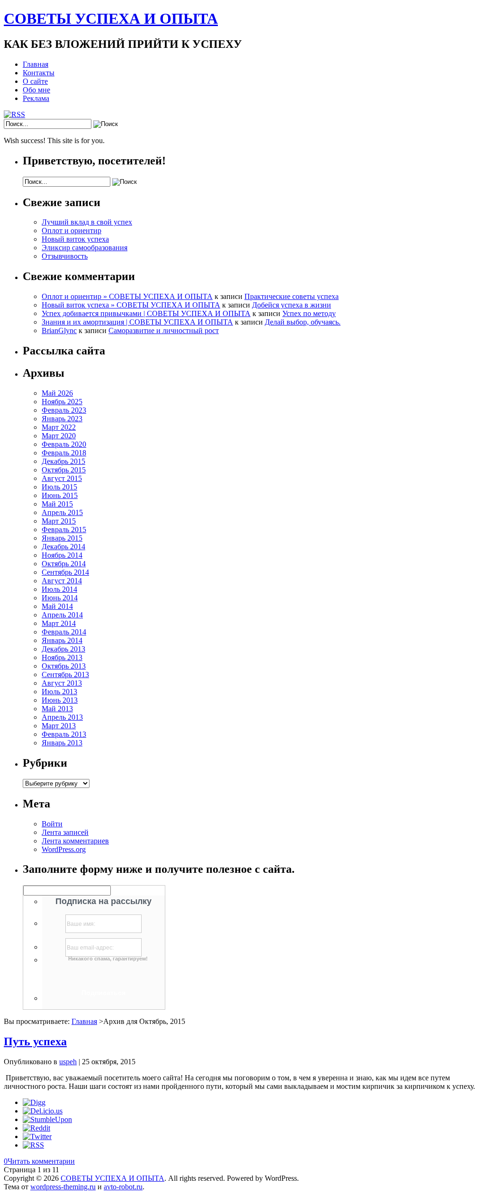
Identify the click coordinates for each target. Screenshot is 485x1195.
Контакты (38, 73)
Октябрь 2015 (64, 470)
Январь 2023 (62, 419)
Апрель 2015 (62, 512)
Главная (35, 64)
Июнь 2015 (60, 495)
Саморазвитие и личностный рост (163, 330)
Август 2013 (62, 683)
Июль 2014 (59, 589)
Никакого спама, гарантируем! (108, 958)
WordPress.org (64, 849)
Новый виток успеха (75, 239)
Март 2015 (59, 521)
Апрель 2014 (62, 615)
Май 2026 (57, 393)
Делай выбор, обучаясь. (303, 322)
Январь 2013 (62, 743)
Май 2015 (57, 504)
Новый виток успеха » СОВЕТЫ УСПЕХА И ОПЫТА (131, 305)
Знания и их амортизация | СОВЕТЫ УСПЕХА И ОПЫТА (137, 322)
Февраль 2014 (64, 632)
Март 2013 (59, 726)
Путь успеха (35, 1041)
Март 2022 (59, 427)
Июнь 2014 (60, 598)
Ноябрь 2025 (62, 402)
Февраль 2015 (64, 529)
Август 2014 (62, 581)
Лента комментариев (75, 841)
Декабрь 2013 (63, 649)
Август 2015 (62, 478)
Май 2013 (57, 709)
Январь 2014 (62, 640)
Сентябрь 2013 (65, 674)
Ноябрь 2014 (62, 555)
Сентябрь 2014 (65, 572)
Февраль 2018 (64, 453)
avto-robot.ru (123, 1187)
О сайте (35, 81)
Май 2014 (57, 606)
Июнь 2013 (60, 700)
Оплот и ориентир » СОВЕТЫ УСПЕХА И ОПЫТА (127, 296)
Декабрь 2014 (63, 547)
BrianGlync (59, 330)
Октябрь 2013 (64, 666)
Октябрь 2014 (64, 564)
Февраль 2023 (64, 410)
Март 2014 (59, 623)
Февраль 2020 (64, 444)
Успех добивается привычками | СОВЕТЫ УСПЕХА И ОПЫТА (146, 313)
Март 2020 (59, 436)
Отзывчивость (65, 256)
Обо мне (36, 90)
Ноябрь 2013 (62, 657)
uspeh (68, 1062)
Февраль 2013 (64, 734)
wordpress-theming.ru (63, 1187)
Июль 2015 (59, 487)
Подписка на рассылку (103, 901)
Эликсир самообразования (84, 248)
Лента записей (65, 832)
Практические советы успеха (291, 296)
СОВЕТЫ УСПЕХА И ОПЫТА (111, 18)
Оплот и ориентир (71, 230)
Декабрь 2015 (63, 461)
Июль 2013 (59, 692)
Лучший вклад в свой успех (87, 222)
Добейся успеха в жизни (291, 305)
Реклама (36, 98)
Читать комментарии (39, 1161)
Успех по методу (309, 313)
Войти (52, 824)
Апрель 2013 (62, 717)
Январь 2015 (62, 538)
